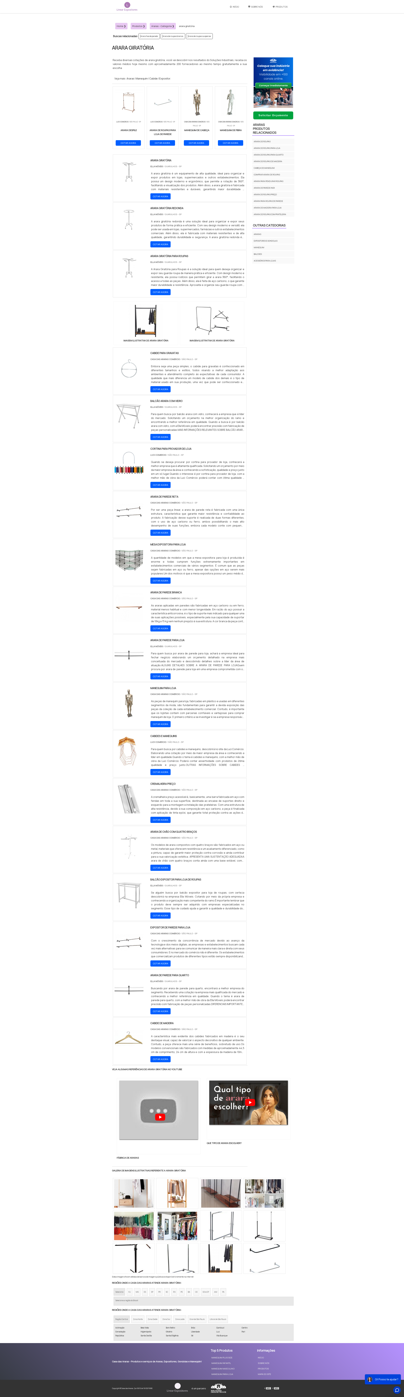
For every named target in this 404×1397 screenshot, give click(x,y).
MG (137, 1292)
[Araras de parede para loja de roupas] (264, 1193)
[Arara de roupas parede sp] (177, 1193)
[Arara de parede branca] (129, 620)
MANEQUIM (259, 247)
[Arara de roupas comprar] (221, 1226)
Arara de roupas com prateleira (270, 214)
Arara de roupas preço (265, 194)
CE (196, 1292)
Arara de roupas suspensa (199, 36)
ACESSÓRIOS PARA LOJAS (265, 260)
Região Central (121, 1319)
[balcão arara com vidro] (129, 428)
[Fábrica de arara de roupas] (134, 1258)
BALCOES (258, 254)
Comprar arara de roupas (267, 174)
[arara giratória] (146, 321)
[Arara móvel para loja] (177, 1258)
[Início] (127, 6)
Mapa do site (264, 1374)
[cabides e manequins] (129, 763)
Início (236, 6)
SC (167, 1292)
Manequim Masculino (223, 1368)
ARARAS (257, 234)
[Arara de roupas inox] (134, 1226)
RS (174, 1292)
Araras (130, 78)
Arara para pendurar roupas (268, 181)
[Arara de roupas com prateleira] (221, 1193)
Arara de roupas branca (173, 36)
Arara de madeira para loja (268, 207)
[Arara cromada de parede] (264, 1258)
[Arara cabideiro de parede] (264, 1226)
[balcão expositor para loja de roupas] (129, 907)
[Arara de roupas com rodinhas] (221, 1258)
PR (159, 1292)
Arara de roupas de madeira (268, 161)
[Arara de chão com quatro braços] (129, 859)
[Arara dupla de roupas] (134, 1193)
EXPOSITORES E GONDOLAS (265, 241)
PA (223, 1292)
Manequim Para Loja (222, 1374)
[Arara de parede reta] (129, 524)
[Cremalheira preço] (129, 811)
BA (189, 1292)
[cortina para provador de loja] (129, 476)
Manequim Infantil (221, 1363)
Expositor (164, 78)
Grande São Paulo (197, 1319)
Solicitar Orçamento (273, 115)
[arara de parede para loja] (129, 667)
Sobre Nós (257, 6)
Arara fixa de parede (149, 36)
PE (182, 1292)
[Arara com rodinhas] (177, 1226)
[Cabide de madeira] (129, 1050)
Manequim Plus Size (221, 1357)
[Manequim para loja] (129, 715)
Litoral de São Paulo (218, 1319)
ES (145, 1292)
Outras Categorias (269, 225)
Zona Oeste (152, 1319)
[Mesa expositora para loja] (129, 572)
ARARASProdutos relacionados (264, 129)
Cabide (153, 78)
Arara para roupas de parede (268, 201)
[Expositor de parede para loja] (129, 955)
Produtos (282, 6)
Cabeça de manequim (264, 168)
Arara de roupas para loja (267, 148)
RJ (129, 1292)
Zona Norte (138, 1319)
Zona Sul (166, 1319)
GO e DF (206, 1292)
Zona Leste (179, 1319)
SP (152, 1292)
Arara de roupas (262, 141)
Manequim (142, 78)
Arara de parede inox (264, 188)
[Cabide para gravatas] (129, 380)
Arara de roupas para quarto (268, 154)
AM (215, 1292)
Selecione (119, 1292)
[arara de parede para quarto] (129, 1003)
